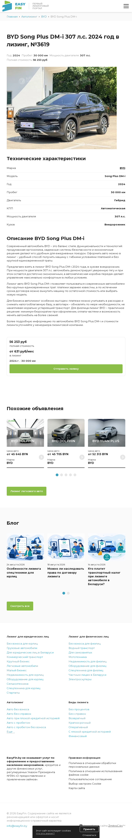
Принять (89, 829)
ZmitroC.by (115, 825)
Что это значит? (45, 833)
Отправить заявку (66, 368)
